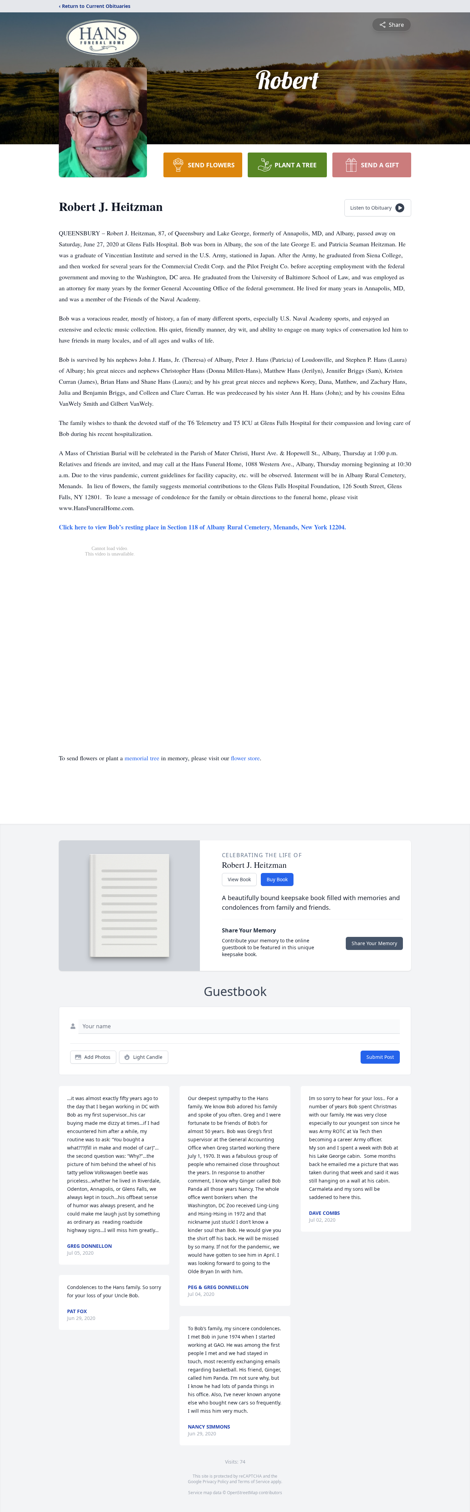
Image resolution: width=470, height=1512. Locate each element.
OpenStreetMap (242, 1493)
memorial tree (142, 758)
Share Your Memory (374, 943)
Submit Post (380, 1057)
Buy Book (277, 879)
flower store (245, 758)
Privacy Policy (215, 1482)
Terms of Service (254, 1482)
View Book (239, 879)
